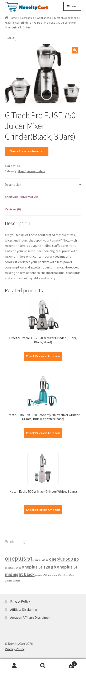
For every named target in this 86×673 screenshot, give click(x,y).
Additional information (21, 197)
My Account (14, 666)
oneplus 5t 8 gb (64, 559)
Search (43, 666)
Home (13, 18)
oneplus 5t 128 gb (39, 567)
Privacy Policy (20, 601)
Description (13, 184)
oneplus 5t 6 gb (40, 560)
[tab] (43, 185)
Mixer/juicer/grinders (18, 22)
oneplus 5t (19, 558)
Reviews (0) (13, 209)
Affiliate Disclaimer (23, 609)
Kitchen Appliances (66, 18)
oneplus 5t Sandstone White (49, 575)
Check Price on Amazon (26, 151)
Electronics (27, 18)
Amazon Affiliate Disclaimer (30, 617)
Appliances (44, 18)
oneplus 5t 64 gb (13, 567)
